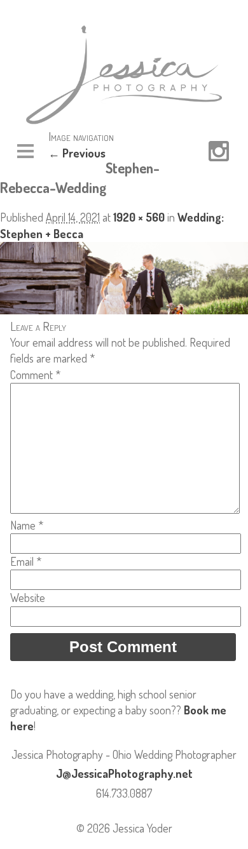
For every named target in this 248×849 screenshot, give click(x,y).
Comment (35, 375)
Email (25, 561)
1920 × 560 (139, 217)
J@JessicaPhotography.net (124, 773)
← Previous (77, 153)
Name (26, 525)
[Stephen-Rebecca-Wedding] (124, 310)
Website (27, 598)
